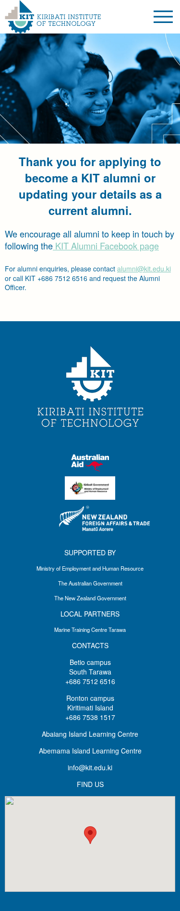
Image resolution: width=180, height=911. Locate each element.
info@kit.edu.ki (90, 767)
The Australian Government (90, 583)
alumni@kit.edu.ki (144, 268)
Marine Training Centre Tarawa (90, 629)
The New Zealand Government (90, 598)
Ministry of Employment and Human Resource (90, 568)
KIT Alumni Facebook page (106, 245)
